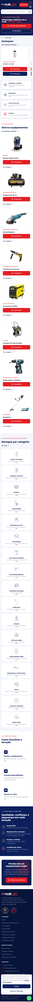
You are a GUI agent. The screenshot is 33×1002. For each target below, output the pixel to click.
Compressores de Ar (8, 940)
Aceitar (16, 986)
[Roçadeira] (16, 403)
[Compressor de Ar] (16, 181)
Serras (3, 920)
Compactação (6, 929)
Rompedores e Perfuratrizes (10, 923)
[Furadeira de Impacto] (16, 255)
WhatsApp (16, 69)
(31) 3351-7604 (8, 965)
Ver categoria (7, 167)
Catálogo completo (8, 951)
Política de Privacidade (9, 957)
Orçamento (25, 4)
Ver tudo (4, 445)
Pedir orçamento (7, 954)
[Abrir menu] (30, 7)
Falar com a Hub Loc (18, 880)
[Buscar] (30, 11)
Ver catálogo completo (9, 44)
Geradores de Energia (8, 937)
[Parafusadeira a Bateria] (16, 366)
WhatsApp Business (10, 968)
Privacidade (5, 996)
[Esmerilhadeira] (16, 218)
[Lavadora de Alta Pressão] (16, 329)
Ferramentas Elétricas (8, 931)
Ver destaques (16, 30)
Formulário (16, 73)
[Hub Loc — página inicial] (10, 4)
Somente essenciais (16, 991)
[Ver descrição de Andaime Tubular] (15, 53)
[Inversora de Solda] (16, 292)
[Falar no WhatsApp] (29, 998)
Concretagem (6, 926)
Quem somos (6, 948)
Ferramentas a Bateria (8, 934)
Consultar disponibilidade (18, 26)
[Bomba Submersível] (16, 144)
